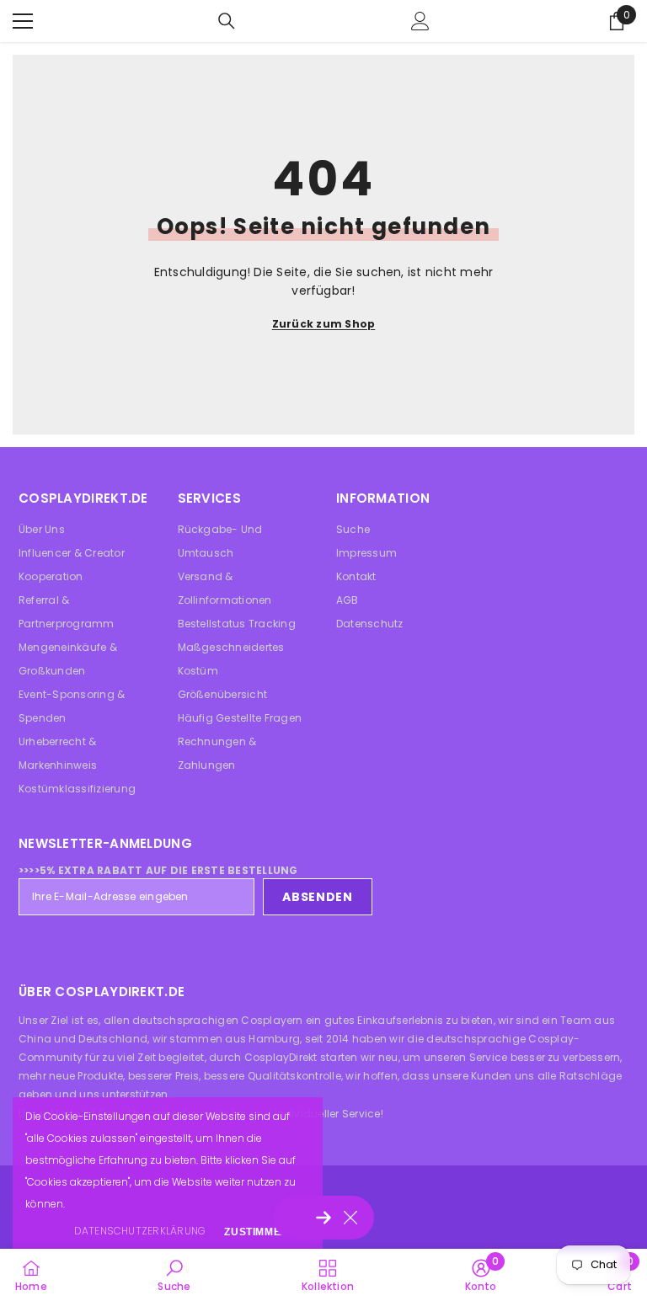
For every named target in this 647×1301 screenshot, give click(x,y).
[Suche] (227, 21)
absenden (317, 896)
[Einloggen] (420, 21)
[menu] (23, 21)
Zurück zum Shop (324, 324)
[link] (174, 1275)
